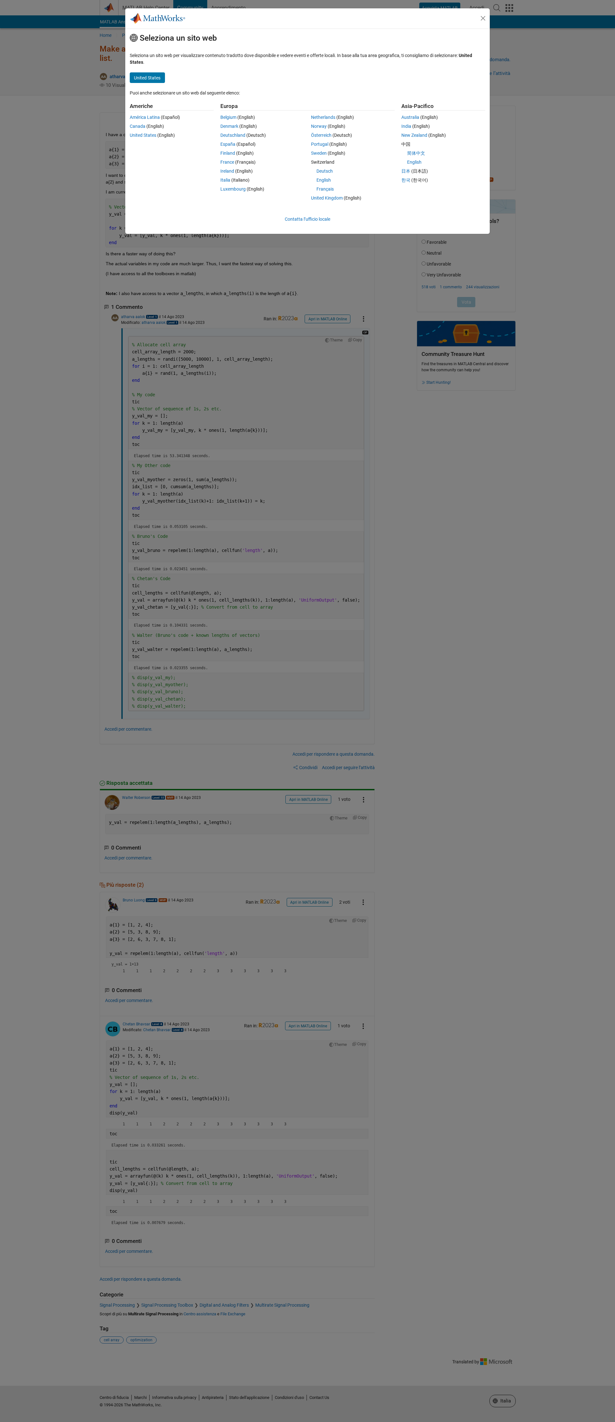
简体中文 (416, 153)
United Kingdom (327, 198)
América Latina (145, 117)
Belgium (228, 117)
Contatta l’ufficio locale (307, 219)
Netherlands (323, 117)
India (406, 126)
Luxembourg (233, 189)
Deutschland (232, 135)
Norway (319, 126)
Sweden (319, 153)
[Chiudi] (483, 18)
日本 (405, 171)
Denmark (229, 126)
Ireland (227, 171)
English (323, 180)
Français (325, 189)
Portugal (319, 144)
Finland (227, 153)
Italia (225, 180)
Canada (137, 126)
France (227, 162)
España (227, 144)
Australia (410, 117)
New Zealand (414, 135)
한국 (405, 180)
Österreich (321, 135)
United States (143, 135)
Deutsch (324, 171)
